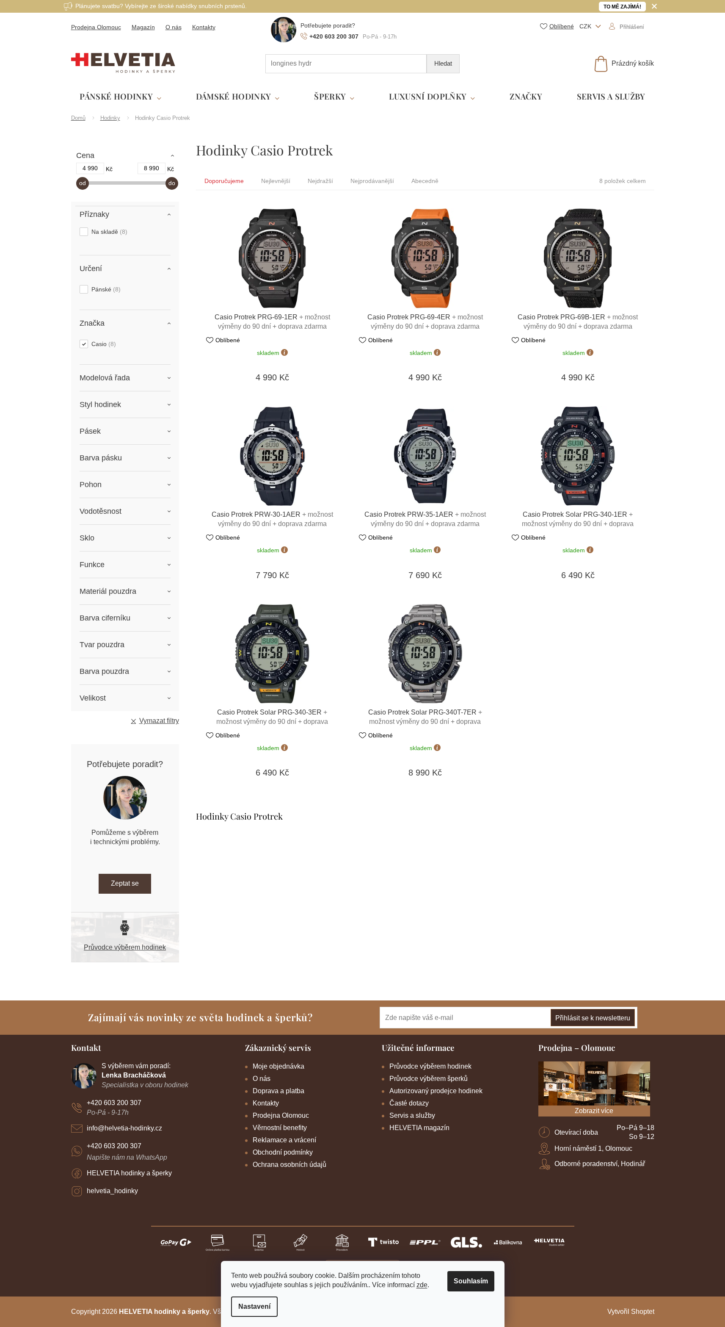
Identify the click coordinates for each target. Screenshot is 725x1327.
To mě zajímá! (622, 7)
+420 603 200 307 (114, 1102)
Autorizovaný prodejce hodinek (435, 1090)
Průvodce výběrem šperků (428, 1078)
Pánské (105, 289)
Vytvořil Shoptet (630, 1311)
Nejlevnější (275, 180)
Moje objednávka (278, 1066)
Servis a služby (412, 1115)
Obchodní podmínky (283, 1152)
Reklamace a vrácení (284, 1140)
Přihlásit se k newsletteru (592, 1018)
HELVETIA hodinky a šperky (129, 1173)
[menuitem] (120, 97)
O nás (173, 27)
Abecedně (424, 180)
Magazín (143, 27)
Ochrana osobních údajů (289, 1164)
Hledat (443, 63)
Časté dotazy (409, 1103)
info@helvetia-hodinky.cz (124, 1128)
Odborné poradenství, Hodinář (599, 1163)
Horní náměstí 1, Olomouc (593, 1148)
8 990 (151, 168)
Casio (102, 344)
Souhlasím (471, 1281)
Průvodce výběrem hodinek (125, 947)
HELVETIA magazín (419, 1127)
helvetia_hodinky (112, 1190)
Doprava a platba (278, 1090)
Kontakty (203, 27)
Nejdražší (320, 180)
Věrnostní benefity (280, 1127)
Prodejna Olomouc (96, 27)
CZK (586, 26)
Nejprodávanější (372, 180)
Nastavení (254, 1306)
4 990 (90, 168)
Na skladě (108, 231)
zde (421, 1284)
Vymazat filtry (159, 720)
